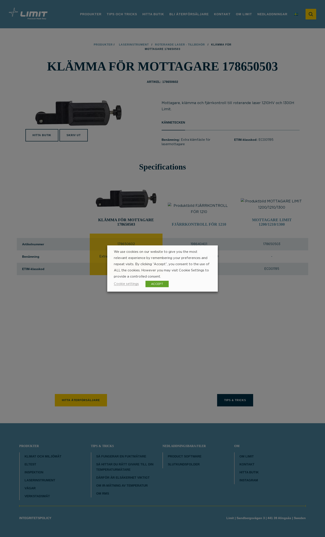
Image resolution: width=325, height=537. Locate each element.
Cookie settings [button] (126, 284)
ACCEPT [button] (157, 284)
